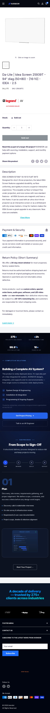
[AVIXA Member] (25, 672)
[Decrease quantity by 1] (14, 127)
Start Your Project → (25, 567)
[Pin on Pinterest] (37, 161)
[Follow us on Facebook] (4, 686)
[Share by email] (46, 161)
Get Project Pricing (24, 416)
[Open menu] (3, 4)
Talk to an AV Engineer (25, 423)
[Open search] (39, 4)
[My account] (42, 4)
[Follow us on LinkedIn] (8, 686)
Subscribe (10, 653)
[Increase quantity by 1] (29, 127)
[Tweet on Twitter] (41, 161)
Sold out (25, 138)
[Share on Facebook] (32, 161)
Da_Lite (5, 88)
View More (25, 217)
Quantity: (6, 128)
